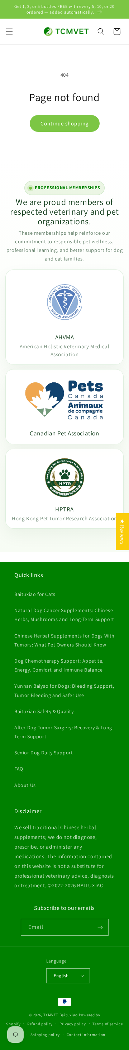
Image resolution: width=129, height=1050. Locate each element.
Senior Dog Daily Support (43, 752)
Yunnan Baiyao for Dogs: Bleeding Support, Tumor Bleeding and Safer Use (64, 690)
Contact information (86, 1034)
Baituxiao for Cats (35, 594)
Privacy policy (72, 1023)
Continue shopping (64, 123)
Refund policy (40, 1023)
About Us (25, 785)
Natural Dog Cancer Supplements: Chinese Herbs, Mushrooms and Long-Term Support (64, 614)
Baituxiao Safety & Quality (44, 711)
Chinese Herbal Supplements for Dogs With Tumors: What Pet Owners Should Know (64, 640)
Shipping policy (45, 1034)
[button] (9, 31)
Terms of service (107, 1023)
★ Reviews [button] (122, 531)
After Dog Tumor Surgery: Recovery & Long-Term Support (64, 732)
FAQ (18, 768)
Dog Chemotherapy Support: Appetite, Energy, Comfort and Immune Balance (59, 665)
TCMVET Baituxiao (60, 1014)
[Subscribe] (100, 927)
